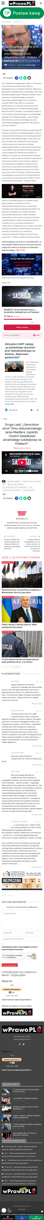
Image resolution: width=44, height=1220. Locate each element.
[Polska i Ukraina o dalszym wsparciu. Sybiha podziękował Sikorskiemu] (22, 609)
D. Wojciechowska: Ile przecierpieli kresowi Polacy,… (26, 1090)
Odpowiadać (37, 704)
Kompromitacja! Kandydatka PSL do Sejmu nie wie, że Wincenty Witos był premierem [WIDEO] (32, 545)
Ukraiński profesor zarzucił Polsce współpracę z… (26, 1108)
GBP (16, 996)
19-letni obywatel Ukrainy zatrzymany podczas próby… (27, 1125)
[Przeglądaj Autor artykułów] (22, 511)
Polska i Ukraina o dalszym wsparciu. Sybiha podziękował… (27, 1116)
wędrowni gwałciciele (28, 490)
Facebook (29, 525)
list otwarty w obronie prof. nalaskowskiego (14, 487)
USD (12, 996)
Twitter (19, 525)
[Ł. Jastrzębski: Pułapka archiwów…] (6, 1100)
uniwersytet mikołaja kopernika (11, 490)
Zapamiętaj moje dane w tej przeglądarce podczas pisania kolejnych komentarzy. (20, 948)
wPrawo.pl (22, 1209)
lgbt (4, 484)
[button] (7, 1210)
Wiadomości (10, 42)
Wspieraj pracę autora (22, 448)
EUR (7, 996)
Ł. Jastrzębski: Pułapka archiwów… (26, 1098)
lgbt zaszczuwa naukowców (15, 484)
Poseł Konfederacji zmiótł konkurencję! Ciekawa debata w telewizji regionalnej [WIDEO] (12, 544)
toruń (30, 487)
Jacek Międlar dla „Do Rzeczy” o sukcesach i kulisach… (25, 1134)
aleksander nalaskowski (13, 481)
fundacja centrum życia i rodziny (32, 481)
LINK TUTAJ (20, 250)
